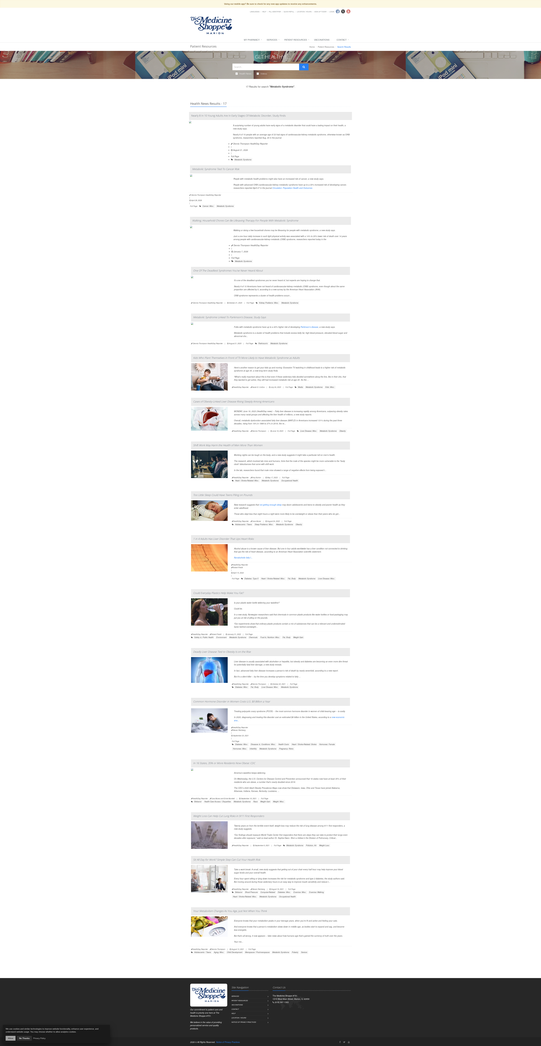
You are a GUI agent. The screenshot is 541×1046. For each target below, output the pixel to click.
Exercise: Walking (316, 892)
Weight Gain (298, 637)
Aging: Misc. (219, 952)
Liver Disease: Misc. (308, 431)
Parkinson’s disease (309, 327)
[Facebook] (340, 1042)
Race (255, 801)
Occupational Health (289, 480)
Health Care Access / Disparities (217, 801)
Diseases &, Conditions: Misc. (263, 744)
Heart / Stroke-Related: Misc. (247, 480)
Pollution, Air (311, 845)
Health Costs (283, 744)
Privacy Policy (39, 1038)
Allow (10, 1038)
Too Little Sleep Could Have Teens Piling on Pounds (222, 495)
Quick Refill (289, 11)
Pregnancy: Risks (286, 748)
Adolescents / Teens (243, 524)
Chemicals (253, 637)
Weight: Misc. (278, 801)
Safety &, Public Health (203, 637)
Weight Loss (324, 845)
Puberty (295, 952)
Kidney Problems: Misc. (269, 302)
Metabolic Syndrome (243, 159)
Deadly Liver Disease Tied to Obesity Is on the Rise (222, 651)
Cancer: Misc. (208, 206)
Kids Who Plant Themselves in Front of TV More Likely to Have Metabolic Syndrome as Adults (246, 357)
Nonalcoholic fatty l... (243, 557)
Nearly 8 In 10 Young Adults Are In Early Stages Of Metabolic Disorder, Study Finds (238, 115)
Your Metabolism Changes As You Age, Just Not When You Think (230, 911)
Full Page (235, 156)
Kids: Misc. (330, 387)
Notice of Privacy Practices (243, 1022)
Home (312, 46)
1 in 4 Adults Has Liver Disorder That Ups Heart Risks (223, 538)
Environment (221, 637)
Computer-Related (267, 892)
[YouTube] (349, 1042)
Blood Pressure (251, 892)
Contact (342, 39)
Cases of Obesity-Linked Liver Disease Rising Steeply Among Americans (233, 401)
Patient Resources (295, 39)
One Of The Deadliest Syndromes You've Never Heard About (228, 270)
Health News (245, 73)
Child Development (234, 952)
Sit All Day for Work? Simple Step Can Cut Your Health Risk (226, 859)
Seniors (304, 952)
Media (300, 387)
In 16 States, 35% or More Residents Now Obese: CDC (224, 763)
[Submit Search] (304, 67)
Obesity (342, 431)
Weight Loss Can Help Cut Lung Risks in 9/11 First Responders (228, 816)
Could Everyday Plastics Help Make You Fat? (218, 593)
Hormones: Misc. (240, 748)
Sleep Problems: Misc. (264, 524)
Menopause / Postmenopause (257, 952)
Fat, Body (292, 578)
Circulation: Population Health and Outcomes (292, 188)
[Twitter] (344, 1042)
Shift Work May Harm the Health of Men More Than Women (227, 445)
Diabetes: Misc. (241, 687)
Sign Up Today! (320, 11)
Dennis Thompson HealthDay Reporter (250, 143)
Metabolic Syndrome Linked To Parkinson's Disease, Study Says (229, 317)
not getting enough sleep (271, 504)
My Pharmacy (252, 39)
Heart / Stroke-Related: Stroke (304, 744)
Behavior (197, 801)
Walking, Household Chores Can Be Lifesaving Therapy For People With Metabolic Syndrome (245, 220)
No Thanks (24, 1038)
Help (264, 11)
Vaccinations (322, 39)
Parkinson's (263, 343)
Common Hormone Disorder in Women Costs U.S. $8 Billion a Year (231, 701)
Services (272, 39)
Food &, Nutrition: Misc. (270, 637)
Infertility (253, 748)
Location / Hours (304, 11)
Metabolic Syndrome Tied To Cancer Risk (215, 169)
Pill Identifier (275, 11)
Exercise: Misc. (299, 892)
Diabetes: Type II (251, 578)
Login (331, 11)
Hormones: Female (327, 744)
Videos (263, 73)
